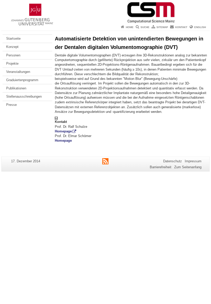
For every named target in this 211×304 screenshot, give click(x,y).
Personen (13, 55)
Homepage (63, 131)
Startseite (13, 38)
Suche (145, 27)
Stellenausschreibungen (24, 96)
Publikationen (16, 88)
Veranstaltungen (18, 72)
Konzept (12, 47)
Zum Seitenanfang (187, 167)
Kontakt (181, 27)
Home (130, 27)
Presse (11, 105)
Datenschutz (172, 161)
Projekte (12, 63)
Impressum (193, 161)
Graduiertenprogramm (22, 80)
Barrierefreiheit (160, 167)
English (200, 27)
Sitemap (162, 27)
